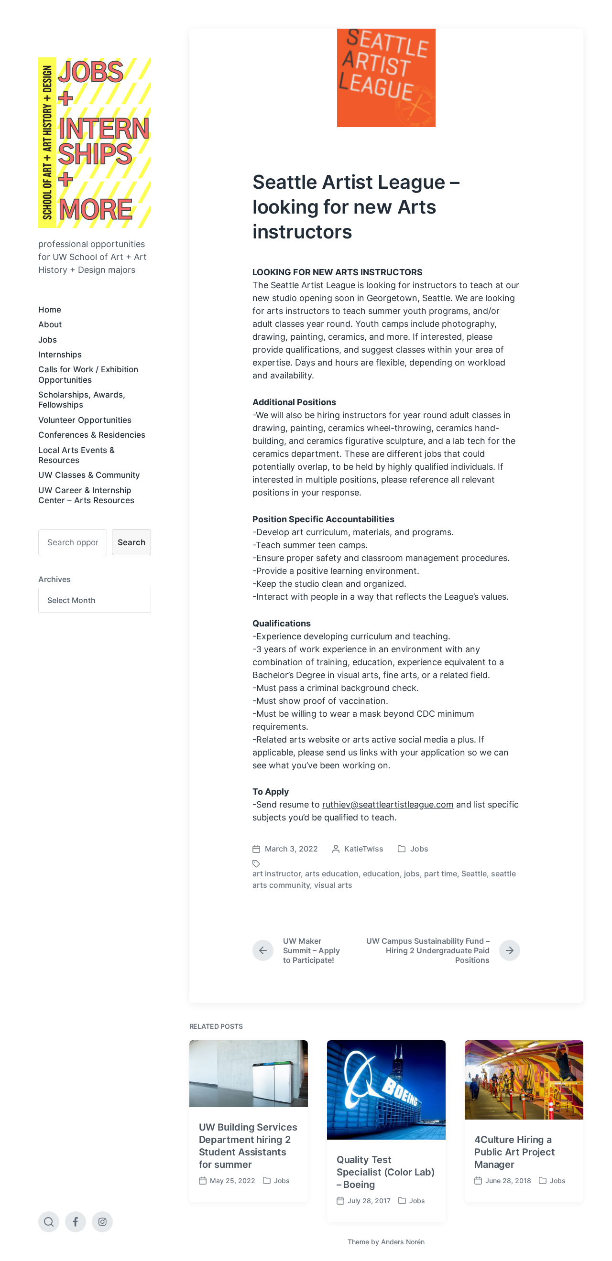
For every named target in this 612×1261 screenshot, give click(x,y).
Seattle (474, 873)
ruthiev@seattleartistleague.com (388, 804)
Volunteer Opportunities (84, 420)
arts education (332, 873)
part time (440, 873)
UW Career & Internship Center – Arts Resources (86, 495)
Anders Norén (403, 1242)
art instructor (276, 873)
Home (49, 309)
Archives (54, 579)
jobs (412, 873)
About (50, 324)
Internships (60, 354)
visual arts (333, 885)
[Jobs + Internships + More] (94, 142)
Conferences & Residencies (91, 435)
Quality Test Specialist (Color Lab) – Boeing (386, 1172)
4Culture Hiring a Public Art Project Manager (514, 1152)
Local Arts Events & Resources (76, 455)
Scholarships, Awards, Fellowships (81, 400)
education (381, 873)
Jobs (47, 340)
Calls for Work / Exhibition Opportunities (88, 374)
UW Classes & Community (89, 475)
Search (131, 542)
